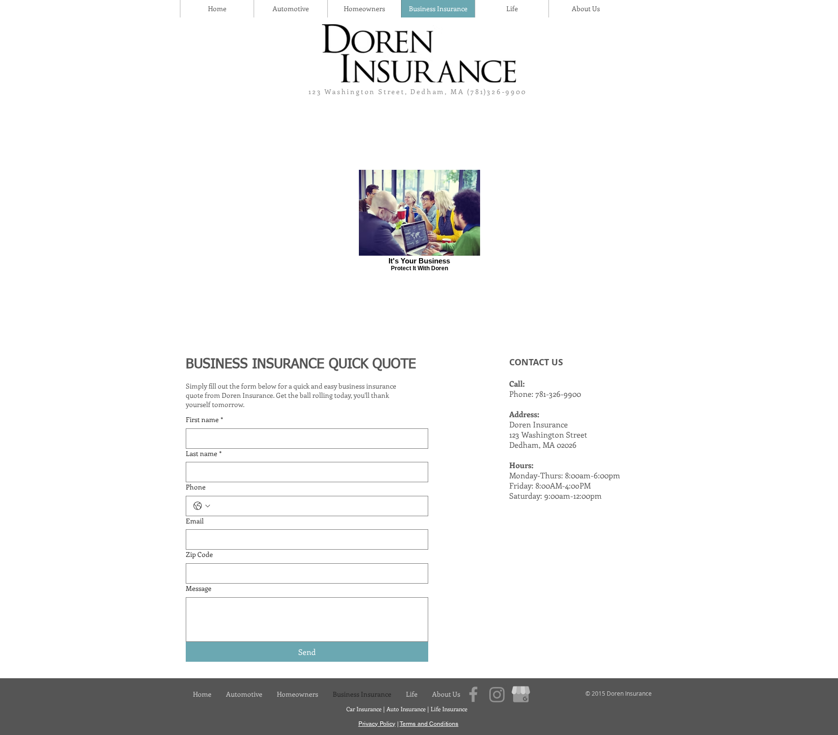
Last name (204, 453)
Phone (196, 486)
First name (204, 419)
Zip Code (199, 554)
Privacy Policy (377, 723)
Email (195, 520)
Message (198, 588)
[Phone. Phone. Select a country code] (201, 506)
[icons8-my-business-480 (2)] (521, 694)
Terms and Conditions (429, 723)
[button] (585, 8)
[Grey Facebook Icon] (473, 694)
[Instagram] (497, 694)
